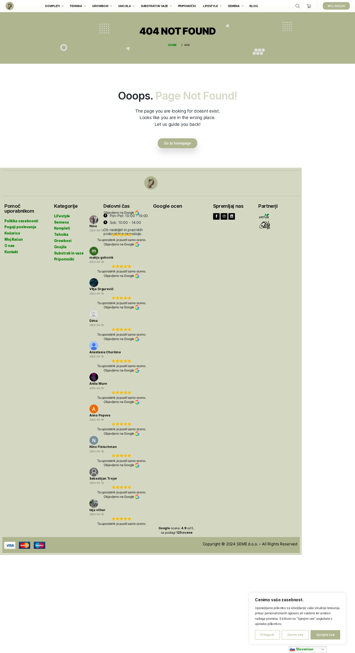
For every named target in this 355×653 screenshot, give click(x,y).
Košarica (12, 233)
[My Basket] (309, 6)
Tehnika (61, 234)
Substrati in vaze (69, 253)
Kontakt (11, 252)
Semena (61, 222)
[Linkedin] (231, 216)
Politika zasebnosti (21, 221)
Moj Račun (13, 239)
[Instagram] (224, 216)
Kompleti (62, 228)
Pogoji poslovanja (20, 227)
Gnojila (60, 247)
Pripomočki (64, 259)
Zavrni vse (295, 635)
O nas (9, 246)
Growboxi (62, 241)
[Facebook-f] (216, 216)
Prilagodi (267, 635)
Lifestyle (62, 216)
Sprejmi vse (325, 635)
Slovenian (304, 649)
